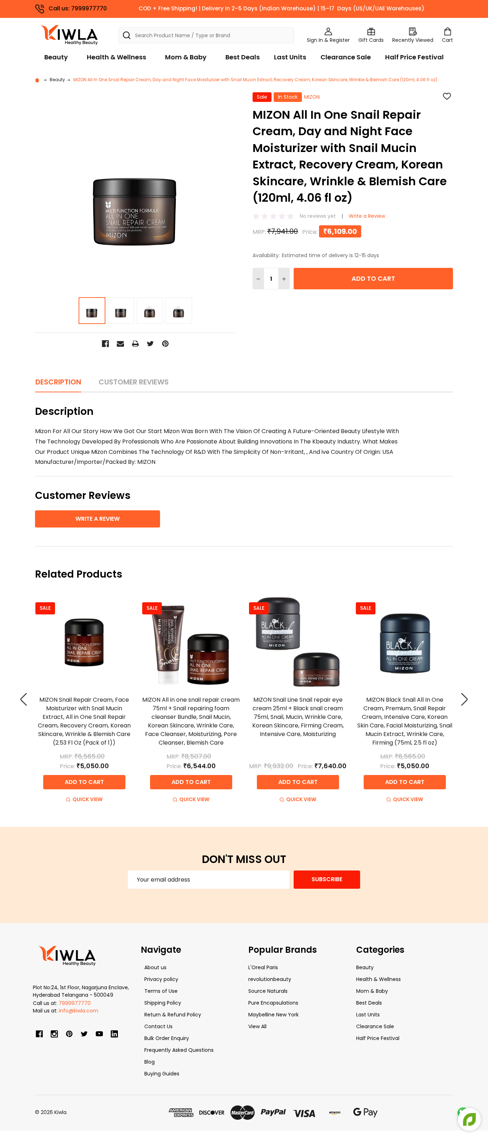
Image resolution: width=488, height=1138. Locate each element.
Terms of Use (161, 991)
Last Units (290, 57)
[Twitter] (150, 343)
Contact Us (158, 1026)
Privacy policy (161, 979)
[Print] (135, 343)
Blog (149, 1061)
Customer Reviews (134, 382)
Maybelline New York (273, 1014)
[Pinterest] (165, 343)
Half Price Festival (414, 57)
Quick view (88, 799)
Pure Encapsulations (273, 1002)
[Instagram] (54, 1033)
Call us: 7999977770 (78, 8)
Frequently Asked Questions (179, 1050)
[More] (486, 10)
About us (155, 967)
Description (58, 382)
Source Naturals (268, 991)
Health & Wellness (116, 57)
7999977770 (75, 1003)
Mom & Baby (185, 57)
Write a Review (367, 216)
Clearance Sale (345, 57)
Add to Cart (373, 278)
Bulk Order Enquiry (166, 1038)
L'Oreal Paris (263, 967)
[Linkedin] (114, 1033)
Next (464, 699)
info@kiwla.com (78, 1010)
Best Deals (242, 57)
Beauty (56, 57)
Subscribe (327, 879)
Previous (23, 699)
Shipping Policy (162, 1002)
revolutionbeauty (269, 979)
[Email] (120, 343)
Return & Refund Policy (172, 1014)
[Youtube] (99, 1033)
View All (257, 1026)
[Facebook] (105, 343)
